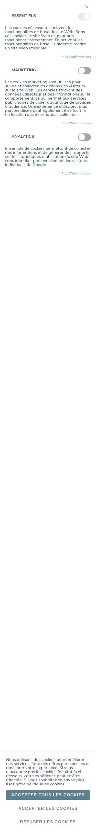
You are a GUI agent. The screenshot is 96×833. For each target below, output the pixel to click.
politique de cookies (45, 784)
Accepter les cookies (48, 808)
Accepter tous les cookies (48, 795)
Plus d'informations (76, 57)
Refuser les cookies (48, 822)
